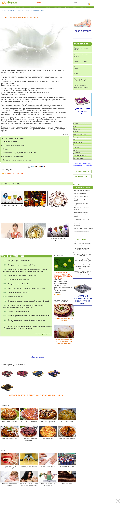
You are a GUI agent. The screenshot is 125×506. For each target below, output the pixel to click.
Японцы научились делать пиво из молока (18, 160)
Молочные (20, 10)
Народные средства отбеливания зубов (10, 467)
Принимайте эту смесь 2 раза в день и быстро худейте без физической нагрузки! (82, 260)
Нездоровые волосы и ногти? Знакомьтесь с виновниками (29, 484)
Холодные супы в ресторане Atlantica (19, 265)
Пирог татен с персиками (67, 438)
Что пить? (12, 238)
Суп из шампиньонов (80, 193)
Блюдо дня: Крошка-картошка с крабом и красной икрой (26, 301)
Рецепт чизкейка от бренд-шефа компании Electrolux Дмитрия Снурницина (63, 341)
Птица (75, 145)
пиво (21, 173)
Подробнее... (57, 294)
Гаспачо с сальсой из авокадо (82, 190)
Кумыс (5, 149)
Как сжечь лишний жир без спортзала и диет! (82, 248)
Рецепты (83, 7)
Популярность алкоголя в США (12, 205)
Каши (75, 150)
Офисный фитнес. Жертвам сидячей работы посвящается (28, 467)
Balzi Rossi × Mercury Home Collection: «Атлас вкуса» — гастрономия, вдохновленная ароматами (25, 306)
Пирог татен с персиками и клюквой (48, 422)
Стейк (75, 132)
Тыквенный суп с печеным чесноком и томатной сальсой (82, 231)
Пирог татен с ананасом (9, 438)
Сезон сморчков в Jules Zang (16, 292)
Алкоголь (13, 10)
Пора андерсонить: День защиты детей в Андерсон (24, 288)
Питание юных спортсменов (66, 466)
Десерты (76, 153)
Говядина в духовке (80, 137)
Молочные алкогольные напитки (14, 145)
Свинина (87, 187)
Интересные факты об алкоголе (35, 206)
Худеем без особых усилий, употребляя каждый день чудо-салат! (82, 266)
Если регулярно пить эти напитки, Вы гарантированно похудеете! (82, 243)
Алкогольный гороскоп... (58, 206)
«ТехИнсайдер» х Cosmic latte (16, 311)
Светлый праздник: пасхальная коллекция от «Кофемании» (26, 316)
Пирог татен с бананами (9, 421)
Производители (34, 7)
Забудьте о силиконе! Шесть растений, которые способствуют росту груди (82, 272)
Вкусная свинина (79, 134)
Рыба (75, 139)
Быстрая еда (78, 158)
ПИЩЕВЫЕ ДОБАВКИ (82, 171)
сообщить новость (36, 357)
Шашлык (76, 129)
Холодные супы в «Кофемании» (16, 261)
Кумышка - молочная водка (13, 156)
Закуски (76, 147)
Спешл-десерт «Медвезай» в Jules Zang (20, 275)
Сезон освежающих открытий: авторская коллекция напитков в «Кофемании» (24, 321)
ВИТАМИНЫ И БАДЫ (82, 176)
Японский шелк (67, 483)
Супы (75, 187)
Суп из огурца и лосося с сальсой (83, 228)
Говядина (81, 187)
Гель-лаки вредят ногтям (47, 466)
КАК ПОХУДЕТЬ (82, 239)
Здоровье (57, 7)
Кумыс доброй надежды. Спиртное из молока (19, 153)
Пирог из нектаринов (48, 438)
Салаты (76, 124)
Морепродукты (78, 142)
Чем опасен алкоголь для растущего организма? (58, 239)
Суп (74, 126)
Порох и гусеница (35, 238)
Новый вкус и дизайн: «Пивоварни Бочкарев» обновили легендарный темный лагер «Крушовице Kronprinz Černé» (25, 270)
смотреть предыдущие (42, 334)
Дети (74, 7)
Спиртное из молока (10, 142)
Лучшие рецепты (79, 155)
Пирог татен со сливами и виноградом (29, 439)
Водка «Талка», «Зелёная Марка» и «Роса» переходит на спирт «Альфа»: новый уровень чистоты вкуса (27, 327)
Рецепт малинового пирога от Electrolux (63, 319)
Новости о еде (5, 10)
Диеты (67, 7)
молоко (16, 173)
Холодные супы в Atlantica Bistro (17, 284)
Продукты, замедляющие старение (9, 484)
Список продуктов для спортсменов (48, 484)
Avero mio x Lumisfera (13, 297)
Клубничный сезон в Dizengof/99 (17, 280)
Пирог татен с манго (67, 421)
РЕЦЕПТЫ (76, 184)
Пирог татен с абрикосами (29, 421)
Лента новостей (19, 7)
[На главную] (9, 5)
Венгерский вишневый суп (81, 212)
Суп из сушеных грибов (81, 196)
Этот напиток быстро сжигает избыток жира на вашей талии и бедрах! (82, 254)
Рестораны (46, 7)
